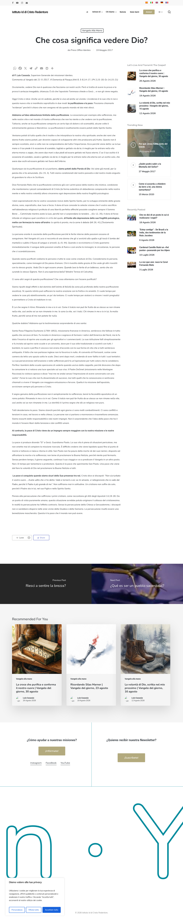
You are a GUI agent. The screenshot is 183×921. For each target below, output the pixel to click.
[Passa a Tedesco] (162, 2)
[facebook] (12, 3)
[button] (51, 751)
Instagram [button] (36, 763)
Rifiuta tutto (34, 910)
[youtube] (17, 3)
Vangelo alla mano (92, 30)
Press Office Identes (81, 50)
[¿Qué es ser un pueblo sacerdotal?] (137, 584)
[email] (27, 3)
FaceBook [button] (51, 763)
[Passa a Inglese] (157, 2)
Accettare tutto (51, 910)
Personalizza (17, 910)
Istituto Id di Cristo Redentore (30, 11)
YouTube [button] (65, 763)
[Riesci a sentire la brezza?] (46, 584)
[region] (34, 897)
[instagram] (22, 3)
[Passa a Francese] (167, 2)
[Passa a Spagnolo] (146, 2)
